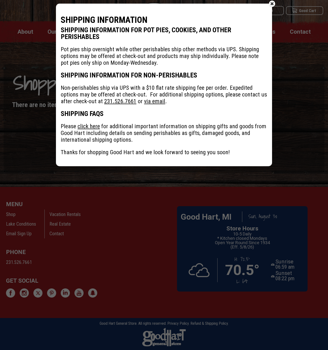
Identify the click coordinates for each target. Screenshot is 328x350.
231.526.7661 (120, 101)
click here (89, 126)
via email (154, 101)
